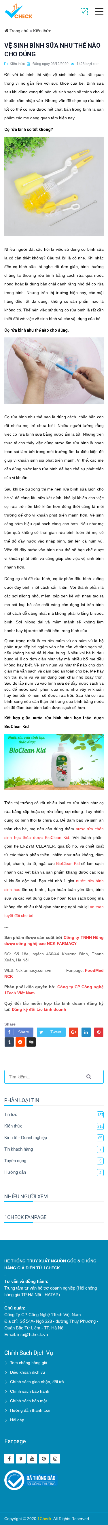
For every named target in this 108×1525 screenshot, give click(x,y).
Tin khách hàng (18, 1149)
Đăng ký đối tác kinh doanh (39, 1009)
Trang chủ (18, 30)
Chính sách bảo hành (29, 1391)
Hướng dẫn (15, 1172)
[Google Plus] (73, 1032)
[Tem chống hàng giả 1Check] (21, 1458)
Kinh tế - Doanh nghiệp (25, 1137)
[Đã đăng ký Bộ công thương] (31, 1479)
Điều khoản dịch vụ (27, 1372)
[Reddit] (20, 1042)
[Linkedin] (86, 1032)
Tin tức (10, 1114)
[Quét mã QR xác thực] (84, 12)
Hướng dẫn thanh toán (31, 1410)
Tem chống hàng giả (28, 1362)
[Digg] (31, 1042)
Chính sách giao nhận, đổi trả (37, 1381)
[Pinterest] (98, 1032)
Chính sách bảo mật (28, 1400)
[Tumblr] (9, 1042)
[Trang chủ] (18, 11)
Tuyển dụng (15, 1160)
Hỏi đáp (17, 1420)
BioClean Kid (68, 863)
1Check (44, 1518)
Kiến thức (42, 30)
